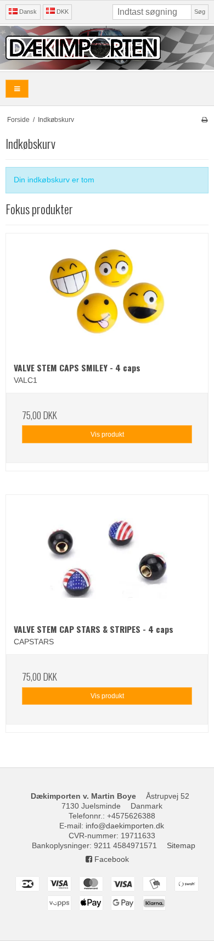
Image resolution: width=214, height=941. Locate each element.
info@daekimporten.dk (125, 825)
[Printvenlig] (204, 120)
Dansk (27, 11)
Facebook (110, 859)
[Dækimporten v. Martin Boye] (107, 48)
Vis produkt (107, 434)
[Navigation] (17, 89)
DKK (63, 11)
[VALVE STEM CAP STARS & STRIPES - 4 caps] (107, 555)
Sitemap (181, 845)
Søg (199, 11)
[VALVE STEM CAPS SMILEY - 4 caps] (107, 293)
